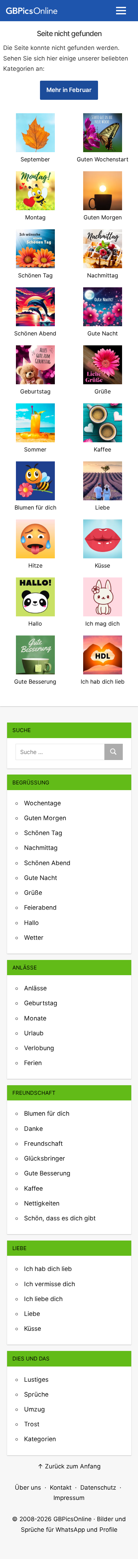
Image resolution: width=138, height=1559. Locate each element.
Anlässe (35, 988)
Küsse (32, 1328)
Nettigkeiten (41, 1203)
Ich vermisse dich (49, 1284)
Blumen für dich (46, 1113)
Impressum (69, 1497)
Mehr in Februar (69, 89)
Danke (33, 1128)
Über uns (28, 1487)
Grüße (33, 892)
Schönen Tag (43, 832)
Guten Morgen (45, 818)
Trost (31, 1424)
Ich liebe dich (43, 1298)
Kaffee (33, 1188)
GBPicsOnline (72, 1519)
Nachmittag (41, 847)
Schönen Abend (47, 863)
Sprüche (36, 1394)
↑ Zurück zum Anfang (69, 1466)
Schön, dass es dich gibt (60, 1218)
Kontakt (60, 1487)
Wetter (34, 937)
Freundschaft (43, 1143)
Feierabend (40, 907)
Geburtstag (40, 1003)
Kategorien (40, 1439)
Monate (35, 1018)
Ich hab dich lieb (48, 1268)
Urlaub (34, 1033)
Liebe (32, 1313)
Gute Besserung (47, 1173)
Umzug (34, 1409)
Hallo (31, 922)
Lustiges (36, 1379)
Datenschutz (98, 1487)
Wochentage (42, 803)
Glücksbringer (44, 1158)
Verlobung (39, 1048)
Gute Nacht (40, 877)
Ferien (33, 1062)
